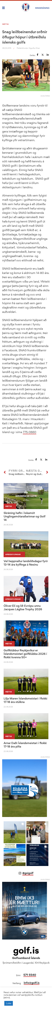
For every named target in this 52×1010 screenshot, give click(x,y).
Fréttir (5, 24)
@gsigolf (27, 873)
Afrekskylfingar (13, 554)
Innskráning (42, 8)
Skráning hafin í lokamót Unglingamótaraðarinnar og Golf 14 (24, 516)
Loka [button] (8, 1003)
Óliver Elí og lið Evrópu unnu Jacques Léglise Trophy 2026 (23, 607)
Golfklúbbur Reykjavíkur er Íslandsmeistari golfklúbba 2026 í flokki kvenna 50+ (25, 654)
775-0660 (29, 432)
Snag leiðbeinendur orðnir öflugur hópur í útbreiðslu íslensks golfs (24, 36)
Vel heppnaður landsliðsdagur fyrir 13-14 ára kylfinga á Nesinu (26, 562)
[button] (15, 832)
